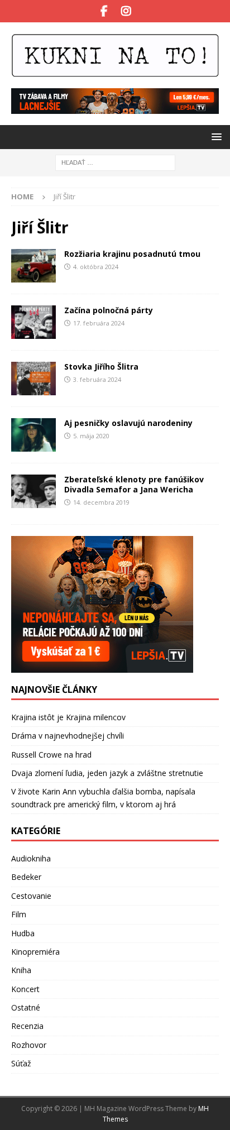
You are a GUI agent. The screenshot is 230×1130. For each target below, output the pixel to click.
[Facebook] (104, 11)
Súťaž (21, 1063)
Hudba (23, 933)
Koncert (25, 989)
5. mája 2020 (91, 436)
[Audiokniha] (33, 322)
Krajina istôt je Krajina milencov (68, 717)
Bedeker (26, 877)
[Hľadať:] (115, 162)
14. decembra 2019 (101, 502)
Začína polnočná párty (108, 310)
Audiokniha (31, 858)
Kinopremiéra (35, 951)
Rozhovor (28, 1045)
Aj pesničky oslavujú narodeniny (128, 423)
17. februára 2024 (98, 323)
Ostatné (25, 1007)
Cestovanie (31, 895)
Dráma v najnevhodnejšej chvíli (67, 735)
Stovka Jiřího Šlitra (101, 366)
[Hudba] (33, 265)
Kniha (21, 970)
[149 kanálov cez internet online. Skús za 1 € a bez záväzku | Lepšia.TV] (115, 107)
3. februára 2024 (97, 379)
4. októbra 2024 (95, 266)
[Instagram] (126, 11)
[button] (214, 136)
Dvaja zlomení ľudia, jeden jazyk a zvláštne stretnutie (107, 773)
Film (18, 914)
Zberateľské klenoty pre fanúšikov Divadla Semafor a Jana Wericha (134, 484)
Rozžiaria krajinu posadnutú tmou (132, 253)
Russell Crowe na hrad (51, 754)
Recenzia (27, 1026)
